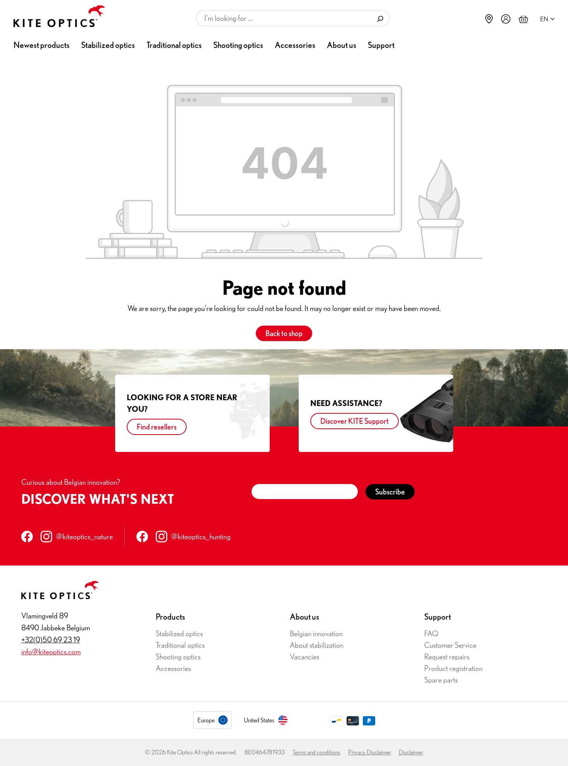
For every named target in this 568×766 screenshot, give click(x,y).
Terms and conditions (316, 752)
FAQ (431, 633)
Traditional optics (180, 644)
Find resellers (157, 426)
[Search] (380, 18)
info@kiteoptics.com (51, 651)
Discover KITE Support (354, 420)
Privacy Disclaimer (369, 752)
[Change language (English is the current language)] (545, 19)
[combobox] (284, 18)
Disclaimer (411, 752)
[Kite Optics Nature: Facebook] (27, 536)
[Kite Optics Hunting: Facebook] (142, 536)
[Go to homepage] (59, 16)
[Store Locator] (489, 19)
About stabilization (317, 644)
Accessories (173, 668)
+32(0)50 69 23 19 (50, 639)
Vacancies (304, 656)
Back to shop (284, 333)
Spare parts (441, 679)
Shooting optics (178, 656)
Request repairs (446, 656)
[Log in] (506, 18)
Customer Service (450, 644)
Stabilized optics (179, 633)
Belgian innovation (316, 633)
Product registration (453, 668)
